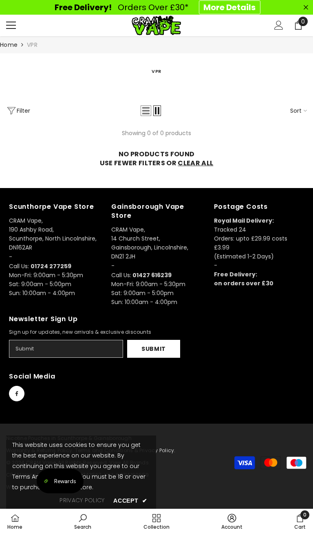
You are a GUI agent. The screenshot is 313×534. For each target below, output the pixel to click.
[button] (146, 110)
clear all (195, 163)
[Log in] (278, 25)
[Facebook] (16, 393)
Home (9, 45)
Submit (153, 349)
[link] (82, 521)
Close (306, 7)
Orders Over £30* (155, 7)
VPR (32, 45)
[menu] (11, 25)
